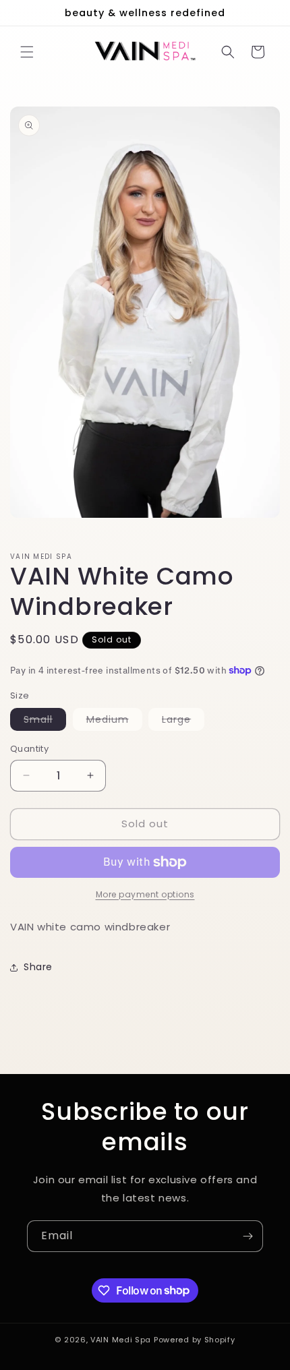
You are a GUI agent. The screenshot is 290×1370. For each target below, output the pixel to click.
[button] (27, 52)
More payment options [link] (145, 894)
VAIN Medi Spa (122, 1339)
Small (45, 721)
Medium (114, 721)
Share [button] (38, 967)
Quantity (29, 748)
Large (183, 721)
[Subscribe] (247, 1236)
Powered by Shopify (194, 1339)
